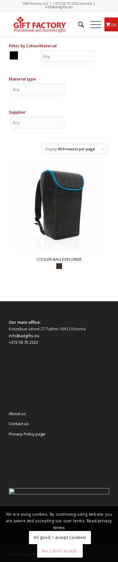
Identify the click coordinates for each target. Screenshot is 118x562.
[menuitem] (78, 24)
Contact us (19, 423)
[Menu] (92, 24)
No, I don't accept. (60, 551)
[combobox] (67, 60)
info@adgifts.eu (59, 6)
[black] (14, 55)
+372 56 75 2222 (66, 3)
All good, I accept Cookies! (60, 537)
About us (17, 413)
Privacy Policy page (27, 434)
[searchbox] (68, 56)
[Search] (78, 24)
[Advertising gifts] (49, 24)
